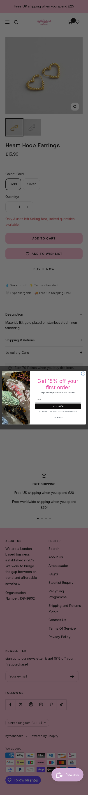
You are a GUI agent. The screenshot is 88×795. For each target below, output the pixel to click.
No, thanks (58, 417)
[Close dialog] (83, 373)
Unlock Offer (58, 406)
